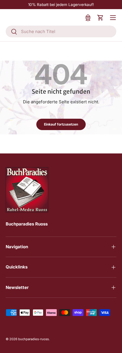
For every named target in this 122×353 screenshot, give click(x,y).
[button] (100, 17)
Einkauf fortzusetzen (61, 124)
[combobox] (61, 31)
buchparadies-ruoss (33, 339)
